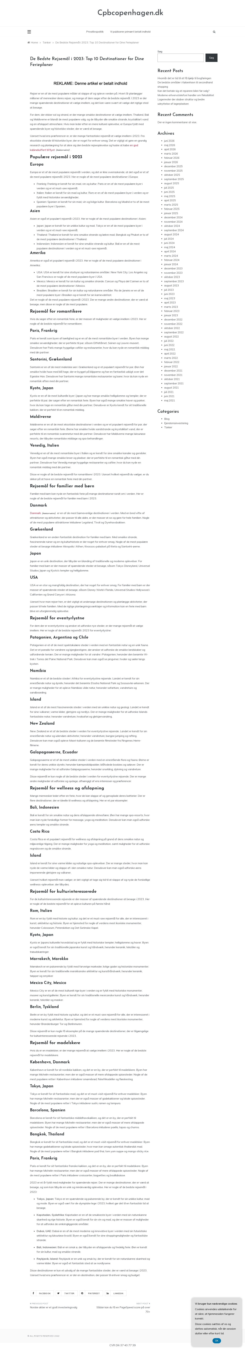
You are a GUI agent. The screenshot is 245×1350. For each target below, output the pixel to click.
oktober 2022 (172, 328)
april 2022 (170, 353)
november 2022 (173, 323)
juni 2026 (169, 140)
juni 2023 (169, 294)
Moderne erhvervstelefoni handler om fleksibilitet (186, 95)
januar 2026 (171, 162)
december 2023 (173, 268)
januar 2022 (171, 366)
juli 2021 (169, 392)
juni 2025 (169, 191)
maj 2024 (169, 247)
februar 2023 (171, 311)
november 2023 (173, 272)
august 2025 (171, 183)
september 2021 (174, 383)
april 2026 (170, 149)
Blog (167, 418)
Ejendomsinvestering (176, 423)
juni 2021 (169, 396)
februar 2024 (171, 260)
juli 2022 (169, 340)
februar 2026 (171, 157)
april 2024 (170, 251)
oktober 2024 (172, 225)
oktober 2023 (172, 277)
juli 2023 (169, 289)
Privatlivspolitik (95, 31)
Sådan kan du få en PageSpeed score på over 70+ (123, 1309)
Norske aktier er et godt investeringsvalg (53, 1307)
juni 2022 (169, 345)
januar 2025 (171, 213)
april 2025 (170, 200)
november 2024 (173, 221)
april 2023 (170, 302)
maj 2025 (169, 196)
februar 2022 (171, 362)
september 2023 (174, 281)
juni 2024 (169, 242)
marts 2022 (171, 357)
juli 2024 (169, 238)
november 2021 (173, 375)
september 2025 (174, 179)
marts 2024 (171, 255)
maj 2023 (169, 298)
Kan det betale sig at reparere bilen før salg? (184, 90)
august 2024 (171, 234)
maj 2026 (169, 145)
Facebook (45, 1293)
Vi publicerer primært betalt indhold (130, 31)
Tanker (168, 427)
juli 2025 (169, 187)
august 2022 (171, 336)
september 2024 (174, 230)
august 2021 (171, 387)
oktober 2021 (172, 379)
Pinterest (94, 1293)
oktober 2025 (172, 174)
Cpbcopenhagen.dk (130, 13)
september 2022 (174, 332)
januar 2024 (171, 264)
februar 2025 (171, 208)
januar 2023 (171, 315)
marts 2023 (171, 306)
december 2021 (173, 370)
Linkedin (118, 1293)
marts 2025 (171, 204)
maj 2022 (169, 349)
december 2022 (173, 319)
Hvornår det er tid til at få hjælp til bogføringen (184, 78)
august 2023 (171, 285)
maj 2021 (169, 400)
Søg (160, 51)
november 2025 (173, 170)
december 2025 (173, 166)
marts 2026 (171, 153)
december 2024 (173, 217)
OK (216, 1340)
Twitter (69, 1293)
